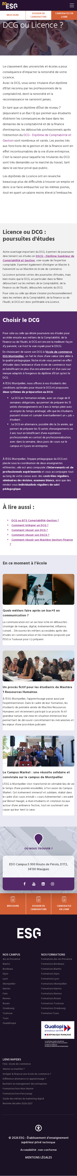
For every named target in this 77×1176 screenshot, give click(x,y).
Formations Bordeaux (52, 964)
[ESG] (35, 5)
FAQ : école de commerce (17, 1064)
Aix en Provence (11, 959)
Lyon (5, 979)
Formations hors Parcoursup (17, 1094)
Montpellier (9, 984)
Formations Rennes (51, 994)
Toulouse (8, 1013)
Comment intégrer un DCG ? (30, 525)
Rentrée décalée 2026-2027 (17, 1104)
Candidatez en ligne (64, 907)
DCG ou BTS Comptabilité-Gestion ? (35, 520)
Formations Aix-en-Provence (56, 959)
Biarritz (6, 964)
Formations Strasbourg (53, 1008)
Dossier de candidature (38, 15)
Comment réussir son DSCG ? (30, 535)
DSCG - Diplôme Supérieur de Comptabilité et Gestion (38, 258)
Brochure (13, 15)
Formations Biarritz (51, 969)
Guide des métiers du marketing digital (23, 1099)
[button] (38, 1133)
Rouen (6, 1004)
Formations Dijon (50, 974)
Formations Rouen (51, 998)
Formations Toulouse (52, 1004)
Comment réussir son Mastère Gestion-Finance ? (41, 542)
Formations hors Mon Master (18, 1089)
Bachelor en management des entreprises (25, 1084)
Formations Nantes (51, 989)
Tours (5, 1018)
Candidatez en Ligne (64, 15)
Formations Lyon (50, 979)
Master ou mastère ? (14, 1069)
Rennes (6, 998)
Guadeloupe (9, 1023)
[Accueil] (38, 933)
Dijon (5, 974)
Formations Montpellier (54, 984)
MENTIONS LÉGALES (38, 1157)
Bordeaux (8, 969)
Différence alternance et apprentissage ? (24, 1079)
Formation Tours (50, 1013)
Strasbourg (8, 1008)
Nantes (6, 989)
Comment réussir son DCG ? (29, 530)
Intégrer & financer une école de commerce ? (27, 1074)
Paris (5, 994)
